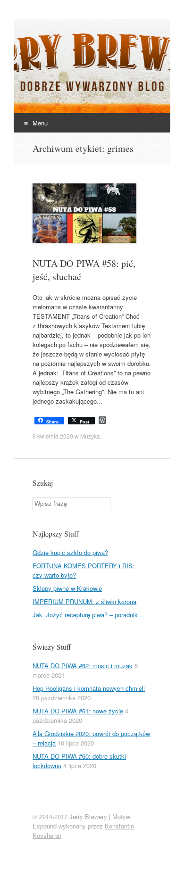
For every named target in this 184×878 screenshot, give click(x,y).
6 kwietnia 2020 (53, 436)
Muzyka (90, 436)
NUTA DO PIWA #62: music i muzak (83, 665)
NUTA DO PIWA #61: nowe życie (78, 710)
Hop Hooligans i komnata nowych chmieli (89, 688)
